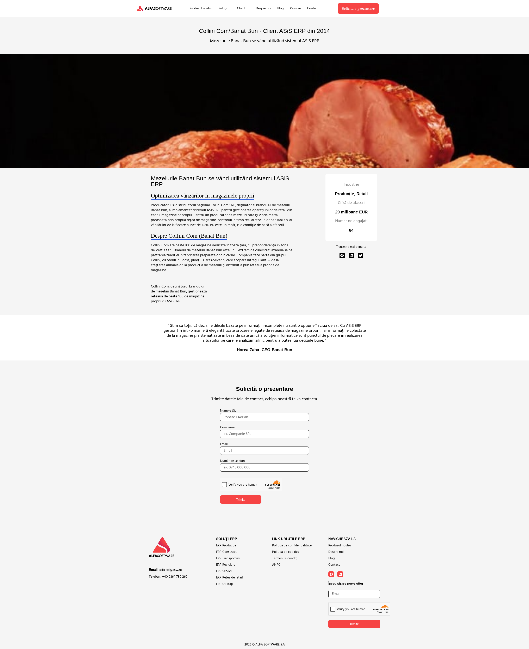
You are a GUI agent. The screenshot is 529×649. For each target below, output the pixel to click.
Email (224, 444)
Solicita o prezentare (358, 8)
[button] (342, 255)
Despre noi (263, 8)
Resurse (295, 8)
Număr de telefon (232, 461)
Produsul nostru (200, 8)
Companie (227, 427)
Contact (313, 8)
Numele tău (228, 411)
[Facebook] (331, 574)
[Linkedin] (340, 574)
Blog (280, 8)
